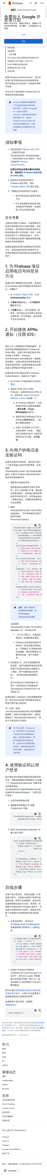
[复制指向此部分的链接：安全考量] (21, 217)
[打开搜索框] (30, 3)
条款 (4, 1164)
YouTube (5, 1089)
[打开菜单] (4, 3)
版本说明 (5, 1112)
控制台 (17, 186)
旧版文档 (5, 1120)
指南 (4, 1049)
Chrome (5, 1141)
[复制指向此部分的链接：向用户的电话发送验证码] (24, 455)
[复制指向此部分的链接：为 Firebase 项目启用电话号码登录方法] (16, 276)
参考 (4, 1053)
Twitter (5, 1084)
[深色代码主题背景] (35, 525)
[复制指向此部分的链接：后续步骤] (24, 887)
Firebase (5, 1145)
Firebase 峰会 (7, 1080)
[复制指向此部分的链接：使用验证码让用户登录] (20, 770)
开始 (23, 41)
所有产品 (5, 1153)
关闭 (23, 35)
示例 (4, 1057)
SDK (30, 149)
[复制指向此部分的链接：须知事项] (24, 142)
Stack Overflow (8, 1104)
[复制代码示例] (40, 525)
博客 (4, 1076)
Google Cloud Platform (11, 1149)
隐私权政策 (12, 1164)
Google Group (8, 1108)
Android (5, 1137)
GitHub (5, 1065)
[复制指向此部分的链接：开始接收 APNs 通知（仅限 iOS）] (7, 339)
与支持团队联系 (8, 1100)
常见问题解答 (7, 1116)
